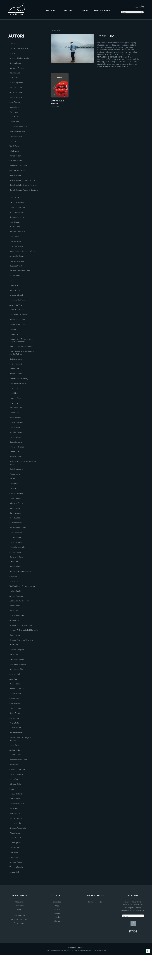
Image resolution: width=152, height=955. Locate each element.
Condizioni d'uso (19, 916)
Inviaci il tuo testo (95, 902)
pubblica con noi (95, 896)
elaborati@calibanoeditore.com (133, 910)
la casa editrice (19, 896)
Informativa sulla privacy (19, 919)
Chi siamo (19, 902)
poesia (57, 917)
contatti (133, 896)
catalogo (57, 896)
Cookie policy (19, 923)
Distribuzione (19, 906)
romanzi (57, 909)
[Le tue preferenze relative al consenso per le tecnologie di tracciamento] (148, 951)
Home (53, 30)
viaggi (57, 906)
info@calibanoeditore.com (133, 904)
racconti (57, 913)
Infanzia (57, 921)
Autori (19, 909)
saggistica (57, 902)
